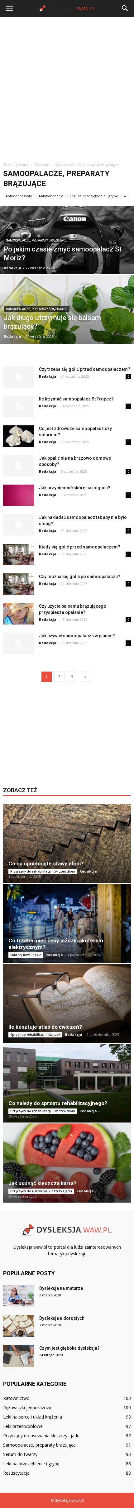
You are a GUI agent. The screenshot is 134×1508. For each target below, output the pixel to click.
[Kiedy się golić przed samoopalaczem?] (18, 554)
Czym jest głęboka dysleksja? (69, 1348)
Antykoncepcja (51, 196)
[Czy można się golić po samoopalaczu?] (18, 584)
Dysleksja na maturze (61, 1288)
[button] (125, 8)
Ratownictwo (16, 1398)
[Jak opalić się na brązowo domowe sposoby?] (18, 465)
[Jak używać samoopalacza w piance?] (18, 643)
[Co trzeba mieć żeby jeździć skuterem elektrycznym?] (67, 923)
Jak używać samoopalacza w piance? (77, 635)
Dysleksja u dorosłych (61, 1318)
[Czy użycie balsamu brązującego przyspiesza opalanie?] (18, 614)
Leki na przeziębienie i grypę (94, 196)
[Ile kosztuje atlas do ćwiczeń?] (67, 1003)
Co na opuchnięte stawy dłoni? (46, 863)
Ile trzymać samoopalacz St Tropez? (76, 398)
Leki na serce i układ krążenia (32, 1417)
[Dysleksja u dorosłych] (18, 1326)
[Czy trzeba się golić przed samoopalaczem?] (18, 377)
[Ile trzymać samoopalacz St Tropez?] (18, 406)
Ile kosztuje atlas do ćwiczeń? (45, 1027)
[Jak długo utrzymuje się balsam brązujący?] (67, 329)
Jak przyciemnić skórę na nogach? (74, 487)
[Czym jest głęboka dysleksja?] (18, 1356)
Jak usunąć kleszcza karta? (42, 1183)
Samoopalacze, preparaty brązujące (36, 240)
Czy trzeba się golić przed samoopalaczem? (84, 369)
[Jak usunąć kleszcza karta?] (67, 1162)
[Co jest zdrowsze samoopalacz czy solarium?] (18, 436)
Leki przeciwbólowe (23, 1426)
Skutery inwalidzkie (25, 955)
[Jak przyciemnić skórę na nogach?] (18, 495)
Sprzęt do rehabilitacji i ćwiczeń (35, 1034)
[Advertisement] (67, 87)
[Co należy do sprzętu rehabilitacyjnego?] (67, 1083)
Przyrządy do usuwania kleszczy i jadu (41, 1191)
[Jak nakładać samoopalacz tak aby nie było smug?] (18, 525)
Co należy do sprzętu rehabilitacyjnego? (57, 1103)
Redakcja (12, 268)
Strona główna (15, 164)
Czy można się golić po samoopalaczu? (79, 576)
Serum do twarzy (20, 1454)
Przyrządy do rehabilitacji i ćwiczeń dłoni (42, 871)
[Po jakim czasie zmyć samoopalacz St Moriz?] (67, 254)
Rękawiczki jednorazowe (28, 1407)
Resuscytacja (16, 1473)
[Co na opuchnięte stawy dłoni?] (67, 843)
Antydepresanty (19, 196)
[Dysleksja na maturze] (18, 1296)
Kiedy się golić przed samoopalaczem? (79, 546)
